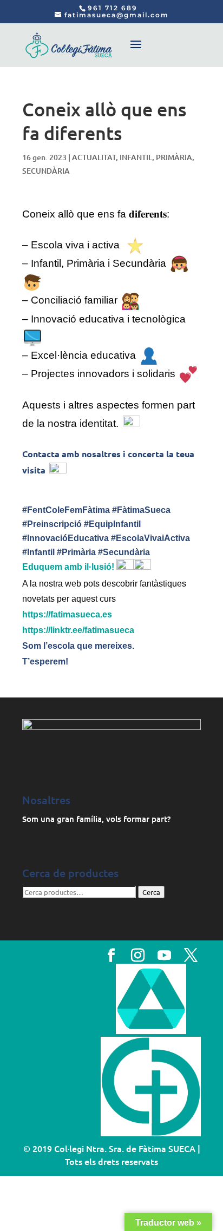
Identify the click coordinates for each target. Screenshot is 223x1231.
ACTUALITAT (94, 157)
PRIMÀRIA (174, 157)
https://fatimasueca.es (67, 614)
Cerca (151, 892)
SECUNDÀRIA (46, 171)
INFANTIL (136, 157)
